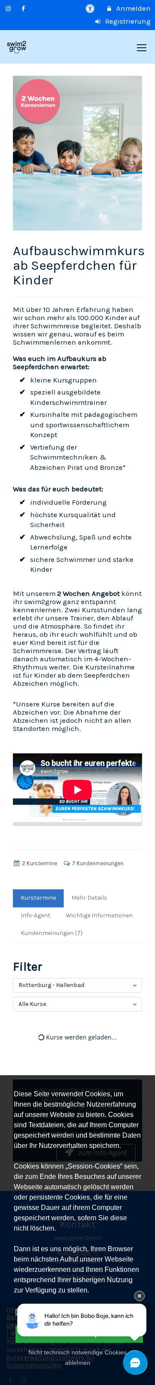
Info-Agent (35, 915)
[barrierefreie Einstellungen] (91, 8)
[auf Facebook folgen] (24, 8)
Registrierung (127, 21)
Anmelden (133, 8)
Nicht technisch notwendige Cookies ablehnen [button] (77, 1357)
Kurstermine (38, 897)
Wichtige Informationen (99, 915)
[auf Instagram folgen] (9, 8)
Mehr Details (89, 897)
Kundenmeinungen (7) (52, 933)
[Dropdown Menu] (142, 48)
